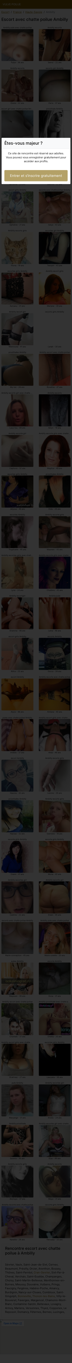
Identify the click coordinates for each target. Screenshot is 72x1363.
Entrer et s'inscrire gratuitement (36, 176)
